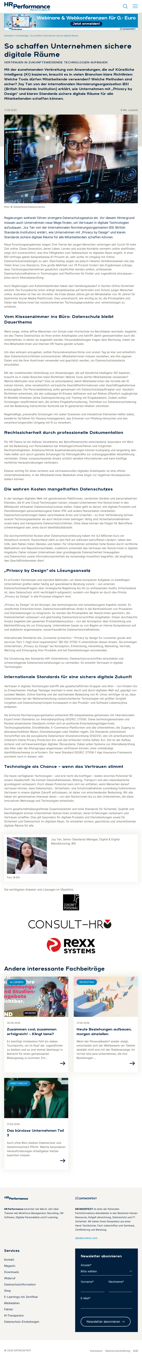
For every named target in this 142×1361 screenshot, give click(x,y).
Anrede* (86, 1265)
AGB (135, 1350)
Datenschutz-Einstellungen (21, 1321)
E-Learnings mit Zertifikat (21, 1297)
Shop (7, 1290)
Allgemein (16, 982)
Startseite (9, 35)
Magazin (9, 1265)
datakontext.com (86, 1238)
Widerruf (9, 1278)
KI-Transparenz (14, 1315)
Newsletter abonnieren (103, 1321)
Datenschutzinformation (20, 1284)
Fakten (8, 1309)
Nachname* (116, 1281)
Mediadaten (12, 1303)
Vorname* (87, 1281)
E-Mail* (85, 1298)
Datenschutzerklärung (117, 1350)
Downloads (11, 1272)
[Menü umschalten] (135, 6)
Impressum (96, 1350)
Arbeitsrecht (19, 1083)
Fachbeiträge (22, 35)
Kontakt (9, 1259)
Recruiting (86, 982)
